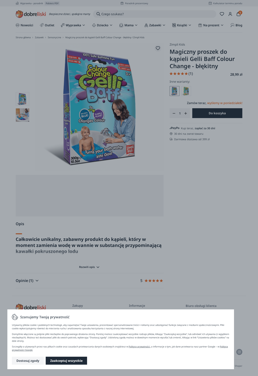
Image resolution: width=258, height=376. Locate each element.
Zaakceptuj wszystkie (66, 361)
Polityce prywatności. (140, 346)
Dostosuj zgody (27, 361)
